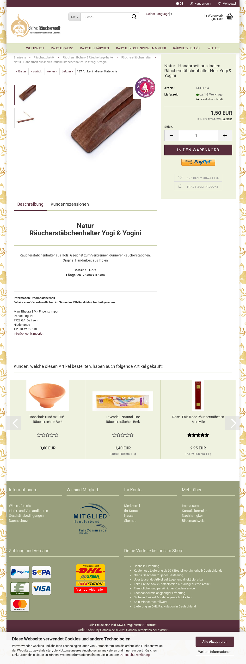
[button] (179, 3)
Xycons (162, 630)
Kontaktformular (194, 511)
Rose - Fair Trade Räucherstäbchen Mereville (198, 419)
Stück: (168, 126)
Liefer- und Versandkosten (28, 511)
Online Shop (87, 630)
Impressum (190, 506)
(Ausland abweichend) (209, 99)
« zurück (36, 71)
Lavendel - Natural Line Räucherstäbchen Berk (123, 419)
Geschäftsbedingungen (26, 515)
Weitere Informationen (214, 652)
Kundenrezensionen (70, 204)
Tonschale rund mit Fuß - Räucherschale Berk (47, 419)
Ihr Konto (131, 511)
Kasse (128, 515)
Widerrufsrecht (20, 506)
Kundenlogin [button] (202, 3)
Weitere (214, 48)
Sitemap (130, 521)
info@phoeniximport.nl (29, 333)
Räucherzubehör (186, 48)
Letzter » (67, 71)
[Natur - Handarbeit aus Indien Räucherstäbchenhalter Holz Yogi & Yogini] (99, 129)
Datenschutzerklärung (135, 655)
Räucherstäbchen (94, 48)
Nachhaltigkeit (192, 515)
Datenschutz (18, 521)
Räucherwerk (62, 48)
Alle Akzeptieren (215, 642)
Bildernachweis (193, 521)
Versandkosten (145, 625)
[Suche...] (134, 17)
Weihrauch (35, 48)
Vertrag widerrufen (90, 589)
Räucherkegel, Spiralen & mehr (141, 48)
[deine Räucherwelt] (35, 25)
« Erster (21, 71)
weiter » (52, 71)
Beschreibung (30, 204)
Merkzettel (228, 3)
